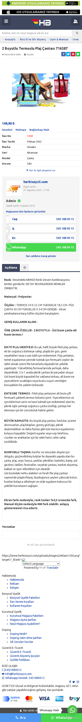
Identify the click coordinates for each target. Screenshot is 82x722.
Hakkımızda (17, 579)
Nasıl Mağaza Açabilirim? (25, 623)
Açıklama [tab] (11, 267)
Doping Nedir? (18, 633)
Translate (52, 567)
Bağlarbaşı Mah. (39, 129)
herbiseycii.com (35, 182)
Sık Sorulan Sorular (21, 641)
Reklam (14, 583)
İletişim (14, 587)
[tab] (25, 267)
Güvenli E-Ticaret (20, 651)
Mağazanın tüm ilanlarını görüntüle (25, 211)
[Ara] (77, 33)
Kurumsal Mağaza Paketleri (26, 615)
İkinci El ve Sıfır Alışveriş (33, 39)
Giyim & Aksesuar (59, 39)
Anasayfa (10, 39)
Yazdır (30, 54)
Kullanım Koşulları (21, 605)
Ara (22, 717)
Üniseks (77, 39)
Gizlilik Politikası (20, 659)
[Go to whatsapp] (72, 710)
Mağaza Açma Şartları (23, 619)
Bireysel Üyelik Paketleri (25, 597)
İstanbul (7, 129)
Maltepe (21, 129)
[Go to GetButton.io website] (72, 718)
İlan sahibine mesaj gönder (41, 256)
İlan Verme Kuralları (22, 601)
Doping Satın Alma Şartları (26, 637)
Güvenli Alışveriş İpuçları (25, 655)
